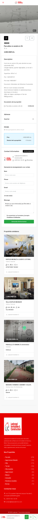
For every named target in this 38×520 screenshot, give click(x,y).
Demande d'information (19, 221)
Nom (5, 171)
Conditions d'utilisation (13, 217)
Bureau (7, 484)
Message (7, 200)
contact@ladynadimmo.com (14, 502)
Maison (7, 475)
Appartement (9, 472)
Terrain (7, 466)
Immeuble (8, 478)
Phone (6, 179)
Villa (6, 463)
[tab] (6, 38)
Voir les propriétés (28, 151)
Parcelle (7, 457)
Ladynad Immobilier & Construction (16, 272)
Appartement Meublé (11, 460)
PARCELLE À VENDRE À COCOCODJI (17, 344)
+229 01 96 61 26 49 (11, 498)
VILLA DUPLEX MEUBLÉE (14, 302)
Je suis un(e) (8, 195)
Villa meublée (9, 469)
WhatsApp (30, 160)
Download (31, 106)
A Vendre (7, 43)
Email (6, 187)
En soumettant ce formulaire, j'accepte (18, 216)
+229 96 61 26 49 (19, 160)
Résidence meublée (11, 481)
